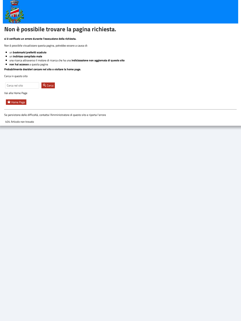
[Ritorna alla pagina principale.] (14, 11)
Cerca (49, 85)
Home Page (18, 102)
